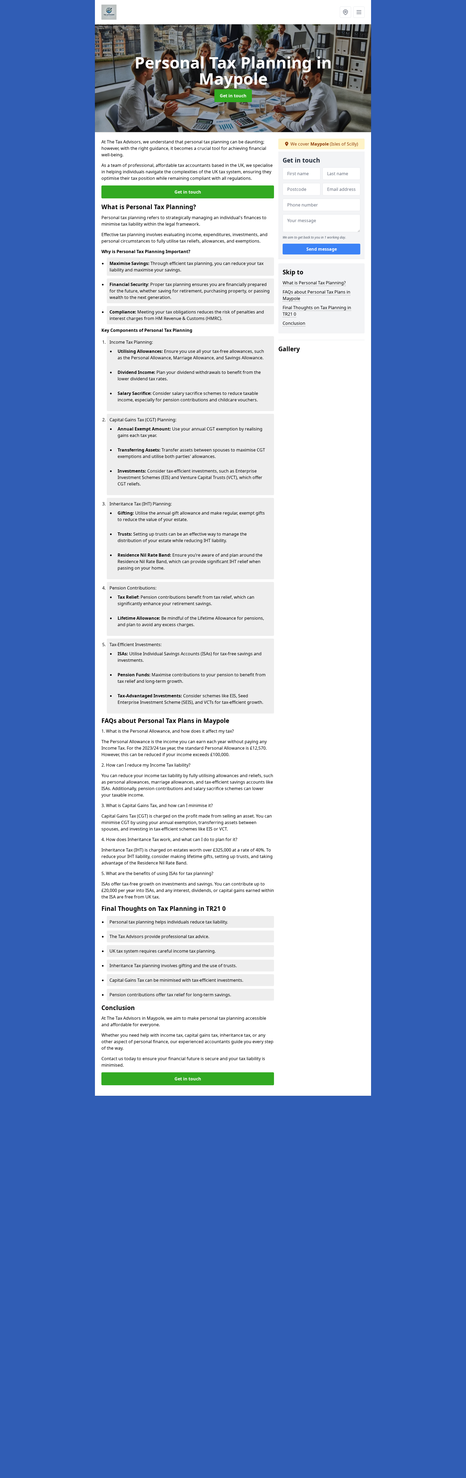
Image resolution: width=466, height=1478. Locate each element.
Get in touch (233, 96)
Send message (321, 249)
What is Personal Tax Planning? (314, 283)
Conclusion (294, 323)
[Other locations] (345, 12)
